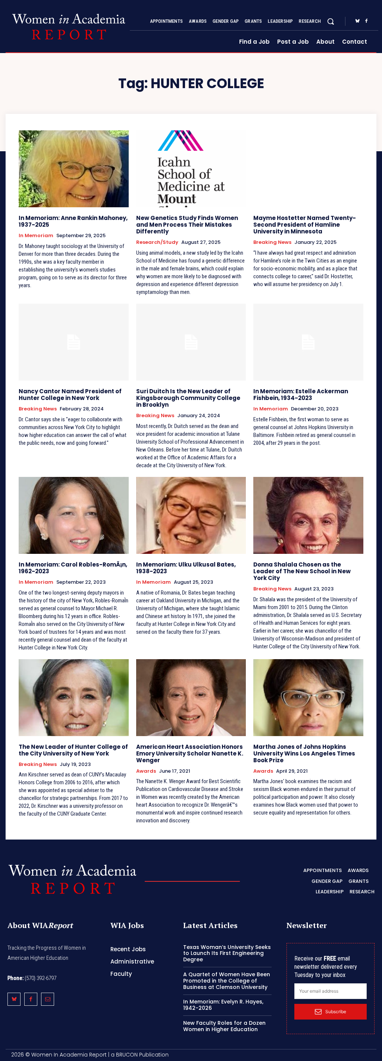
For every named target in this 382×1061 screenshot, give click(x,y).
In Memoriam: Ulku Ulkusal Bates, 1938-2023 (186, 568)
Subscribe (335, 1011)
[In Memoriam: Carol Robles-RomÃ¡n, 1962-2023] (74, 515)
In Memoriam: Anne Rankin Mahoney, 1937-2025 (73, 221)
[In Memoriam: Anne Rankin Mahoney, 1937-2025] (74, 168)
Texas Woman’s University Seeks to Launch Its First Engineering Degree (227, 953)
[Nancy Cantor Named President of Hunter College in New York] (74, 342)
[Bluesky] (357, 21)
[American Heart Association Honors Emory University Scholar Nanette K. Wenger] (191, 697)
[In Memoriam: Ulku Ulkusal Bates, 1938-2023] (191, 515)
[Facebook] (366, 21)
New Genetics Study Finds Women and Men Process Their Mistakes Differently (187, 224)
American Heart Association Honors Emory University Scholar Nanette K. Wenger (189, 753)
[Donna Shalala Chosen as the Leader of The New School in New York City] (308, 515)
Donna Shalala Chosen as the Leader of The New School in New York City (302, 571)
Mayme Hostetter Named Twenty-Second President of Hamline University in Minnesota (304, 224)
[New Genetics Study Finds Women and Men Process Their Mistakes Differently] (191, 168)
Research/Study (157, 242)
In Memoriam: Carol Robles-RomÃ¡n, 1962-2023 (73, 568)
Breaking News (272, 242)
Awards (146, 771)
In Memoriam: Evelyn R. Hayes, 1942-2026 (223, 1005)
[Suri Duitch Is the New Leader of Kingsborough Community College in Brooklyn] (191, 342)
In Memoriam (36, 236)
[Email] (47, 999)
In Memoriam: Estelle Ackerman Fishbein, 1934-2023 (300, 394)
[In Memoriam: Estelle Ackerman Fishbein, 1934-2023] (308, 342)
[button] (330, 21)
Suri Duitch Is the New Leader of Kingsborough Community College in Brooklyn (188, 398)
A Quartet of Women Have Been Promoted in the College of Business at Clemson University (226, 981)
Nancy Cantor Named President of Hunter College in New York (70, 394)
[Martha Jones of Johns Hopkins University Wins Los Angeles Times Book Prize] (308, 697)
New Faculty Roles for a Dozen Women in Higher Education (224, 1026)
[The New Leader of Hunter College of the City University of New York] (74, 697)
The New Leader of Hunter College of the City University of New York (73, 750)
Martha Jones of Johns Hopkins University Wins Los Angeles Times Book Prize (304, 753)
